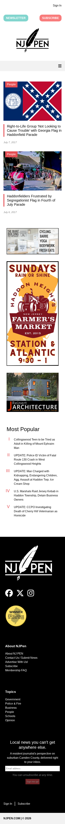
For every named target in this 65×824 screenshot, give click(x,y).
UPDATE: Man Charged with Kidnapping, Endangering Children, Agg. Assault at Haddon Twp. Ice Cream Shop (35, 477)
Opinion (10, 720)
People (9, 711)
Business (11, 707)
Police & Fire (13, 703)
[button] (32, 41)
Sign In (57, 5)
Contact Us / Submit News (21, 657)
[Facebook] (9, 595)
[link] (33, 241)
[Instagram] (30, 595)
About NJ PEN (14, 653)
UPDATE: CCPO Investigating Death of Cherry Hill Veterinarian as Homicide (35, 511)
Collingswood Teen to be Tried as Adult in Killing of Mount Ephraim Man (34, 443)
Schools (10, 716)
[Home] (31, 567)
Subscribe (50, 18)
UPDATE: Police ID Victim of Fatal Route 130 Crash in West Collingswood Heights (35, 459)
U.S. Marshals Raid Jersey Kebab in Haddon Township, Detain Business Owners (36, 495)
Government (12, 699)
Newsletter (16, 18)
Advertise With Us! (16, 661)
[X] (20, 595)
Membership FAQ (16, 670)
